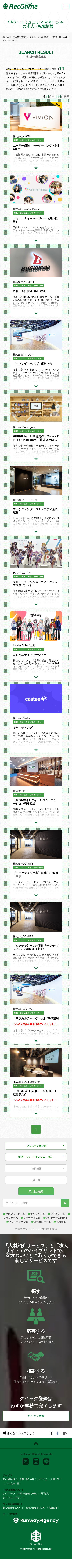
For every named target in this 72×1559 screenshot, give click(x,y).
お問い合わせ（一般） (27, 1493)
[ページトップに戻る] (36, 1443)
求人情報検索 (19, 36)
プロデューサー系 (15, 1214)
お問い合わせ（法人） (36, 1507)
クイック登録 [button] (36, 1416)
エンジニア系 (37, 1214)
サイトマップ (9, 1493)
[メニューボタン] (65, 6)
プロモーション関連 (39, 36)
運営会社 (53, 1507)
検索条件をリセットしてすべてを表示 (36, 1228)
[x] (26, 1460)
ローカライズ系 (31, 1217)
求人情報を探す (10, 1478)
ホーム (6, 36)
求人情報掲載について (13, 1507)
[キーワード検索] (65, 1203)
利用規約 (45, 1493)
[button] (36, 1146)
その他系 (61, 1221)
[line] (46, 1460)
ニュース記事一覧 (11, 1483)
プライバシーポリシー (13, 1497)
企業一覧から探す (28, 1478)
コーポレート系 (42, 1221)
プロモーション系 (18, 1221)
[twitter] (51, 1434)
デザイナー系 (57, 1214)
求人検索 (38, 1191)
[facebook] (58, 1434)
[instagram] (36, 1460)
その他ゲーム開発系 (57, 1217)
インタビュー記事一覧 (49, 1478)
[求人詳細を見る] (36, 167)
